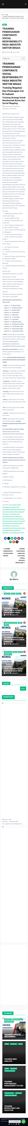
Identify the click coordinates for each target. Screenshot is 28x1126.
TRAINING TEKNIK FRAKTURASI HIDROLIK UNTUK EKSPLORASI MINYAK (13, 611)
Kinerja (6, 1044)
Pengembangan (9, 1021)
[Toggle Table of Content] (22, 58)
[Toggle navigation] (3, 4)
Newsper (20, 1119)
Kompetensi (13, 1044)
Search (6, 683)
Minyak (19, 593)
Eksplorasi (7, 593)
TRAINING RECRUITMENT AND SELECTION (12, 1108)
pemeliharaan (8, 654)
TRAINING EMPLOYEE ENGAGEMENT (12, 1036)
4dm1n (8, 52)
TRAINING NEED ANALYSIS (10, 1060)
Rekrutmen (18, 1093)
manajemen (8, 1019)
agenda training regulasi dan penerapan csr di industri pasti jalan (13, 514)
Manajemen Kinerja (10, 1070)
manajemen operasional (10, 622)
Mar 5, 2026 (15, 614)
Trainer (20, 1044)
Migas (4, 24)
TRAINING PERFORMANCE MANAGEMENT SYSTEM (13, 1084)
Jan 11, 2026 (15, 644)
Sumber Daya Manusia (10, 1095)
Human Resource (9, 1093)
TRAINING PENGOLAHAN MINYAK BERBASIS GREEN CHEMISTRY (14, 640)
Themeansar (4, 1121)
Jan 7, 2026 (15, 673)
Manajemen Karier (17, 1019)
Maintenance (8, 652)
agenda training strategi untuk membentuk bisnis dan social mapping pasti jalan (13, 519)
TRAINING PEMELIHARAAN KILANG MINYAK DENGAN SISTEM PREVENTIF (14, 670)
